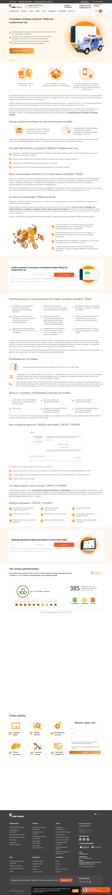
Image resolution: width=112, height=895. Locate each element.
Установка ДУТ (60, 834)
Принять (75, 890)
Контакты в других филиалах (86, 866)
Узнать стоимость (22, 51)
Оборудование (14, 823)
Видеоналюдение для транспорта (62, 852)
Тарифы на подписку (15, 866)
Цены (11, 857)
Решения (35, 823)
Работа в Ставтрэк (61, 869)
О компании (59, 857)
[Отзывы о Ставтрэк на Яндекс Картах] (25, 2)
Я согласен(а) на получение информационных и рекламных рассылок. (86, 747)
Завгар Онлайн (37, 864)
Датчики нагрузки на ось (17, 837)
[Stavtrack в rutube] (86, 882)
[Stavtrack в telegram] (83, 882)
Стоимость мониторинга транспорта (17, 862)
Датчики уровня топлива (17, 834)
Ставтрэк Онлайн (37, 861)
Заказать (85, 752)
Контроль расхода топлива (38, 833)
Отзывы (58, 864)
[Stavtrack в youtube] (90, 882)
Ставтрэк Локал (37, 871)
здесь (46, 892)
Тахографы (12, 840)
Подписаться (66, 880)
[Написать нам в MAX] (99, 6)
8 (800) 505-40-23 (85, 6)
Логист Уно (35, 866)
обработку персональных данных (30, 278)
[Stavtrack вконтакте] (80, 882)
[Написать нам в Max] (88, 839)
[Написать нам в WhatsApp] (95, 6)
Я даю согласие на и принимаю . (84, 742)
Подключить (64, 544)
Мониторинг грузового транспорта (39, 837)
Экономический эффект (16, 868)
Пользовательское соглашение (52, 278)
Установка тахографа (62, 840)
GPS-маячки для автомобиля (14, 831)
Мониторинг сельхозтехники (37, 847)
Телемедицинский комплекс (61, 843)
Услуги (58, 823)
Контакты (58, 871)
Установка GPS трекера (63, 832)
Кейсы (57, 861)
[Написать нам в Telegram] (97, 6)
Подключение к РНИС (62, 837)
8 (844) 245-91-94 (85, 8)
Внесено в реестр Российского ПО (85, 825)
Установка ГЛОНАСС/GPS (60, 828)
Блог (57, 866)
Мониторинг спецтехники (36, 842)
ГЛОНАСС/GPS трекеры (16, 827)
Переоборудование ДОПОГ (62, 848)
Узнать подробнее (64, 274)
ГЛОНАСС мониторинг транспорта (39, 828)
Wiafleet (34, 869)
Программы (36, 857)
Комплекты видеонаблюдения (15, 843)
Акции (11, 871)
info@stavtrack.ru (83, 853)
